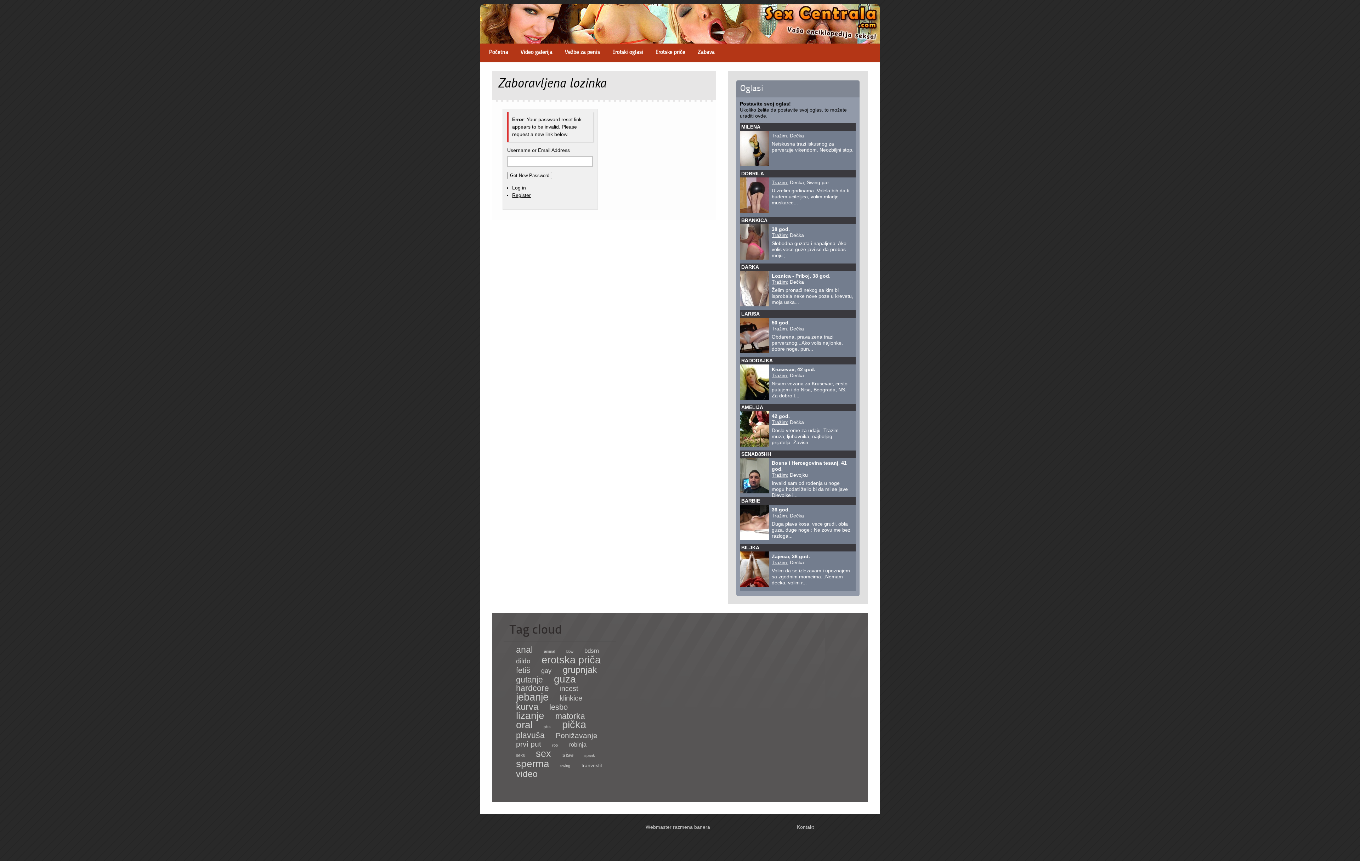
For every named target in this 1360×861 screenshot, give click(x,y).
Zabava (706, 52)
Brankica (754, 220)
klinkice (571, 698)
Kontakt (805, 827)
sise (567, 755)
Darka (750, 267)
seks (520, 755)
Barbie (750, 501)
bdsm (591, 650)
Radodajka (757, 360)
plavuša (530, 735)
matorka (570, 716)
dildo (523, 661)
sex (543, 753)
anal (524, 650)
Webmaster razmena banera (678, 827)
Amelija (752, 407)
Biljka (750, 547)
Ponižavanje (576, 735)
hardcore (532, 688)
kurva (527, 706)
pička (574, 724)
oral (524, 724)
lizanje (530, 715)
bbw (569, 651)
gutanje (529, 679)
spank (589, 755)
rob (555, 745)
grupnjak (580, 670)
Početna (498, 52)
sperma (532, 763)
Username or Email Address (538, 150)
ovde (760, 116)
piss (547, 727)
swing (565, 766)
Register (521, 195)
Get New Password (529, 175)
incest (569, 688)
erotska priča (571, 659)
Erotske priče (670, 52)
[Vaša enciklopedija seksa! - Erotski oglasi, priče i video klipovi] (680, 37)
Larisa (750, 314)
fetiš (523, 670)
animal (549, 651)
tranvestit (592, 765)
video (527, 774)
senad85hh (756, 454)
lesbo (558, 707)
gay (546, 670)
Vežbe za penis (582, 52)
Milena (750, 127)
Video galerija (536, 52)
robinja (577, 745)
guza (565, 679)
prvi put (528, 744)
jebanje (532, 697)
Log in (519, 188)
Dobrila (752, 173)
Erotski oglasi (627, 52)
